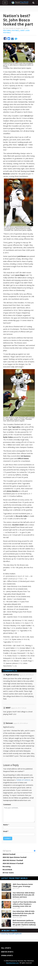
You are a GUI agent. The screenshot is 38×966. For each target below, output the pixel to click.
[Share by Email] (12, 39)
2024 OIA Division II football (13, 863)
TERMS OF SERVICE (23, 780)
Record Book (7, 870)
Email (5, 831)
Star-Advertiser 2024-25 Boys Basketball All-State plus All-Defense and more (24, 895)
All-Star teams (8, 873)
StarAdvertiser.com (12, 963)
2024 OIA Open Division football (14, 857)
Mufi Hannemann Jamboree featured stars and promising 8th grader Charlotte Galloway (24, 922)
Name (5, 825)
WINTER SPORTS (7, 952)
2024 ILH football (9, 854)
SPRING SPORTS (7, 955)
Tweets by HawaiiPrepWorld (10, 934)
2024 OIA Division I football (13, 860)
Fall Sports (7, 851)
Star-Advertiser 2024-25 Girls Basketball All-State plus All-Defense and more (24, 913)
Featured (7, 30)
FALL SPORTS (6, 948)
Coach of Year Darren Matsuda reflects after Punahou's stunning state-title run (24, 904)
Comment (7, 804)
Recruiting (7, 866)
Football (15, 30)
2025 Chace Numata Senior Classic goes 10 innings (23, 885)
